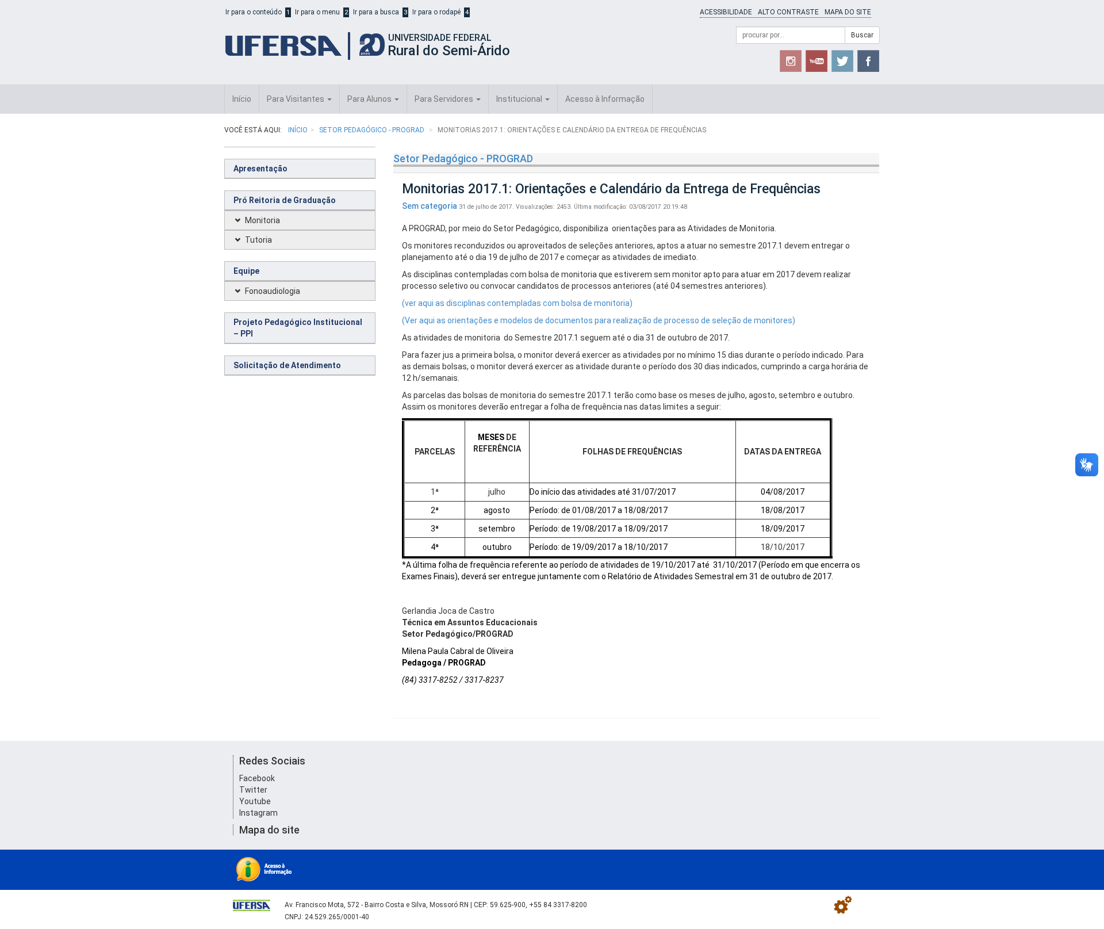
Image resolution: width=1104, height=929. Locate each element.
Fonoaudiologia (272, 291)
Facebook (257, 778)
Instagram (258, 812)
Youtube (255, 801)
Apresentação (260, 168)
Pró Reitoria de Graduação (284, 200)
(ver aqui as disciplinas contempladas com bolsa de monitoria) (517, 303)
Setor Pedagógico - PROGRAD (372, 130)
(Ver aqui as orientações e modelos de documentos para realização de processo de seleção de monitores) (598, 320)
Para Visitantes (296, 99)
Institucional (520, 99)
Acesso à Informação (605, 99)
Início (241, 99)
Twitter (253, 789)
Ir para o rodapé (436, 12)
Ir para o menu (317, 12)
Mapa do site (848, 12)
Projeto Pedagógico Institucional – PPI (297, 328)
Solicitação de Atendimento (287, 365)
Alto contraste (788, 12)
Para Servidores (445, 99)
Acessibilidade (726, 12)
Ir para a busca (376, 12)
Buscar (862, 35)
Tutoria (258, 239)
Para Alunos (370, 99)
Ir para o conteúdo (253, 12)
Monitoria (262, 220)
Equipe (246, 271)
